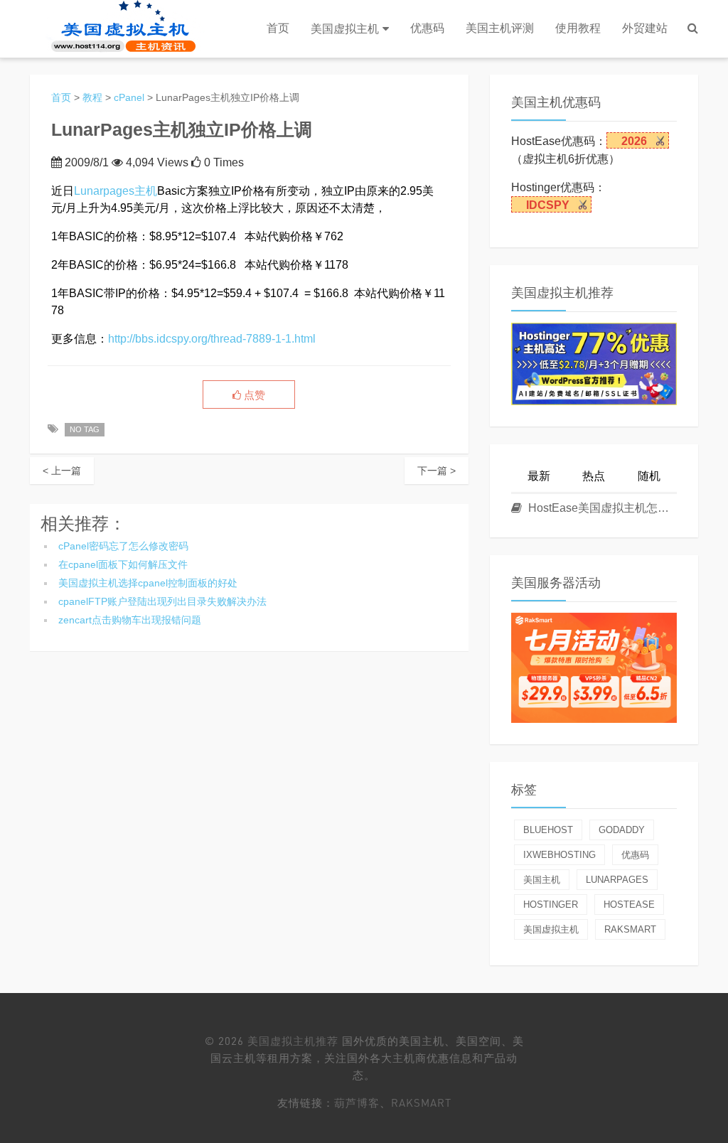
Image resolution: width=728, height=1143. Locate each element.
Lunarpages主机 (115, 191)
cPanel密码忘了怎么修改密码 (123, 546)
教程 (92, 97)
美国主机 (541, 879)
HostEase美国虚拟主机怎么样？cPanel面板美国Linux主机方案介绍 (601, 508)
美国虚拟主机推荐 (292, 1040)
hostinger (550, 904)
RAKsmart (421, 1102)
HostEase (629, 904)
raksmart (630, 929)
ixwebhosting (559, 854)
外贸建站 (645, 28)
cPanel (129, 97)
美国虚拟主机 (345, 29)
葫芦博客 (357, 1102)
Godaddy (622, 830)
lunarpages (617, 879)
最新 (539, 476)
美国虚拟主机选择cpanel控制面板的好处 (147, 583)
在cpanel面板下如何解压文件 (123, 564)
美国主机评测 (500, 28)
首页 (278, 28)
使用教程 (578, 28)
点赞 (253, 395)
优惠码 (427, 28)
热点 (593, 476)
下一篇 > (436, 470)
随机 (649, 476)
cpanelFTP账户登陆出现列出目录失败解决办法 (162, 601)
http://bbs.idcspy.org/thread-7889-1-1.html (212, 339)
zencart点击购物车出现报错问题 (129, 620)
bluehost (548, 830)
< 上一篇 (62, 470)
